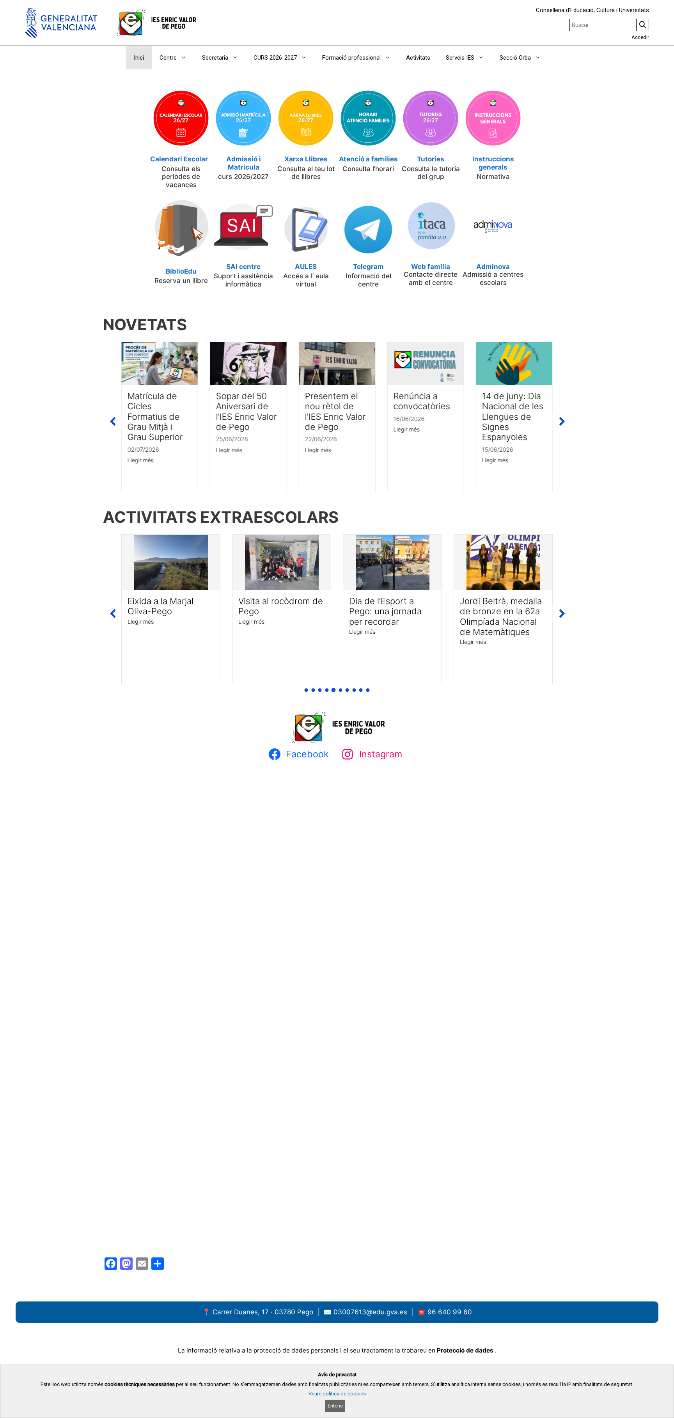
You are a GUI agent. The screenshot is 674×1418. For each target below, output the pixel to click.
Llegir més (141, 460)
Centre (168, 57)
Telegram (368, 267)
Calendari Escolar (179, 159)
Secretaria (215, 57)
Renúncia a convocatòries (421, 401)
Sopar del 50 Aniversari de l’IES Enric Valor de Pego (246, 411)
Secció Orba (515, 57)
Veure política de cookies (337, 1394)
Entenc (335, 1406)
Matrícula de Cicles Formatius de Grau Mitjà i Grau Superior (155, 416)
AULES (306, 267)
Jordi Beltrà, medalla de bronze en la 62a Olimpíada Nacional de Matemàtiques (501, 616)
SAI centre (243, 267)
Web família (430, 267)
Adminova (493, 267)
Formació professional (351, 57)
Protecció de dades (466, 1350)
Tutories (430, 159)
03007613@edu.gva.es (371, 1312)
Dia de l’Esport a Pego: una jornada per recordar (385, 611)
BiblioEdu (181, 271)
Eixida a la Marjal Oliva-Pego (160, 606)
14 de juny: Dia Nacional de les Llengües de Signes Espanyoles (512, 416)
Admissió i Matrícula (243, 163)
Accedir (640, 37)
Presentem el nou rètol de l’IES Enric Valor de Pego (335, 411)
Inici (139, 57)
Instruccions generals (493, 163)
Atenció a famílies (368, 159)
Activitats (418, 57)
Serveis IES (460, 57)
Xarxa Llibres (306, 159)
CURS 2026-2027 (275, 57)
